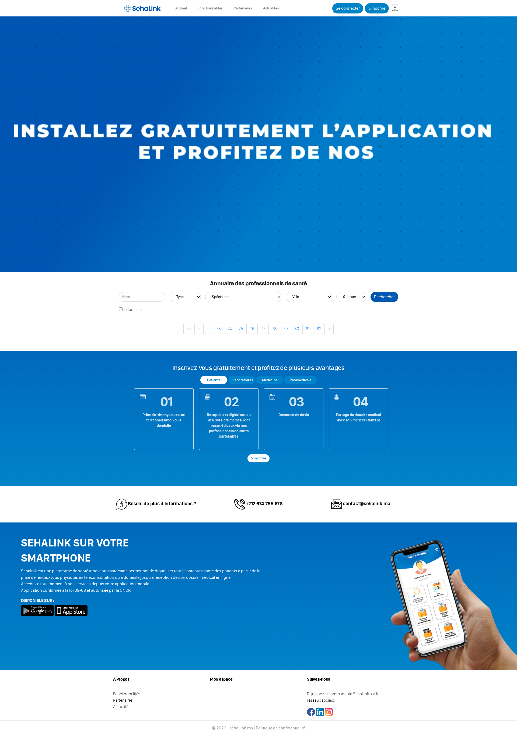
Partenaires (243, 8)
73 (218, 328)
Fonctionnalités (210, 8)
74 (230, 328)
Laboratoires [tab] (243, 380)
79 (285, 328)
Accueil (182, 8)
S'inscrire (376, 8)
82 (319, 328)
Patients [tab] (213, 380)
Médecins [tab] (269, 380)
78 (274, 328)
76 (252, 328)
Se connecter (348, 8)
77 (263, 328)
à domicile (132, 309)
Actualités (271, 8)
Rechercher (384, 296)
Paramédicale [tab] (300, 380)
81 (308, 328)
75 (241, 328)
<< (189, 328)
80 (296, 328)
